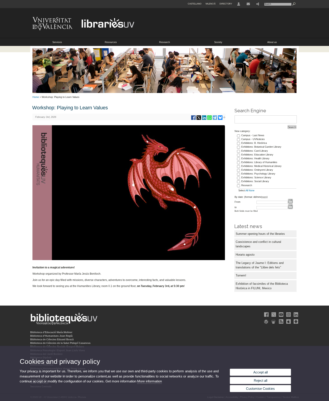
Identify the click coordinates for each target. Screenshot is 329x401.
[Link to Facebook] (266, 314)
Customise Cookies (260, 388)
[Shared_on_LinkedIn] (204, 119)
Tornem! (241, 275)
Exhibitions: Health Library (255, 158)
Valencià (210, 4)
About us (272, 42)
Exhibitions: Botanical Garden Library (261, 146)
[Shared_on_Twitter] (198, 119)
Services (57, 42)
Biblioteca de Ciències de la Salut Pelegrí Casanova (60, 343)
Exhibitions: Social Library (255, 181)
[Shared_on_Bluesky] (220, 119)
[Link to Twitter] (273, 314)
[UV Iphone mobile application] (288, 321)
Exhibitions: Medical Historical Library (261, 166)
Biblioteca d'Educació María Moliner (51, 332)
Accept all (260, 372)
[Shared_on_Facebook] (193, 119)
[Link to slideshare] (273, 321)
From (237, 201)
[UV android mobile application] (295, 321)
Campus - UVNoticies (253, 139)
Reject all (260, 380)
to (236, 207)
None (251, 190)
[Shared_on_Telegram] (215, 119)
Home (35, 97)
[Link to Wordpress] (266, 321)
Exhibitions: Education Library (257, 154)
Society (218, 42)
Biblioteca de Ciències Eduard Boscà (52, 339)
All (247, 190)
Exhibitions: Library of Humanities (259, 162)
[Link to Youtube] (280, 314)
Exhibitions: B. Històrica (254, 143)
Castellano (194, 4)
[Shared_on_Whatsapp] (209, 119)
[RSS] (280, 321)
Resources (111, 42)
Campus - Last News (252, 135)
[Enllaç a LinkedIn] (295, 314)
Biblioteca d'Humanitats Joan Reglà (51, 335)
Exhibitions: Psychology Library (258, 173)
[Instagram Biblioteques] (288, 314)
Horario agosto (245, 254)
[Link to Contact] (248, 4)
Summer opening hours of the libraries (260, 233)
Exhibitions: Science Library (256, 177)
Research (164, 42)
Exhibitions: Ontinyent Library (257, 169)
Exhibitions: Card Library (254, 150)
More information (149, 381)
